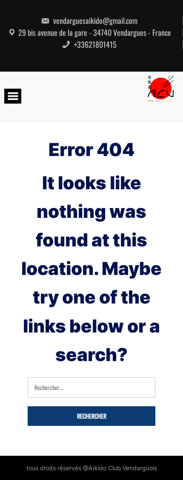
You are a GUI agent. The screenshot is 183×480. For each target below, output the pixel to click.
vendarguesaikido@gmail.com (94, 20)
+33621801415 (94, 44)
